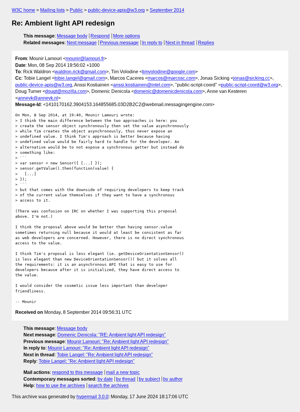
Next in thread (180, 42)
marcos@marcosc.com (171, 78)
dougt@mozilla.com (65, 91)
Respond (100, 35)
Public (76, 10)
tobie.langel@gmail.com (79, 78)
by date (105, 379)
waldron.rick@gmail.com (80, 71)
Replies (206, 42)
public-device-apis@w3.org (116, 10)
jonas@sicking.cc (251, 78)
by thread (125, 379)
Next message (82, 42)
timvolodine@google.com (168, 71)
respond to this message (77, 372)
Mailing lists (52, 10)
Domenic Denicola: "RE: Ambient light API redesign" (111, 334)
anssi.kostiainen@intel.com (141, 84)
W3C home (23, 10)
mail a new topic (123, 372)
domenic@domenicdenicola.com (168, 91)
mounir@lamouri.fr (85, 58)
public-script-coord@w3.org (249, 84)
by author (173, 379)
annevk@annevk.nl (38, 98)
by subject (149, 379)
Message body (72, 35)
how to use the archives (60, 385)
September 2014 (167, 10)
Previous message (119, 42)
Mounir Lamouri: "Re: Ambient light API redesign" (118, 341)
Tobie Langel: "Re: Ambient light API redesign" (105, 354)
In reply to (152, 42)
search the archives (108, 385)
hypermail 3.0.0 (92, 396)
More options (126, 35)
